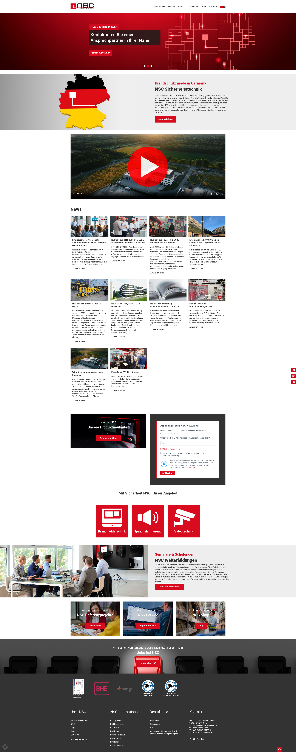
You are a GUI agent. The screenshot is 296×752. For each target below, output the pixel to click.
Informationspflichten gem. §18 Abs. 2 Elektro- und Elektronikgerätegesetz (165, 732)
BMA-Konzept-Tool (79, 739)
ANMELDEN (167, 473)
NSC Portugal (115, 738)
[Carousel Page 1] (145, 66)
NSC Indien (114, 742)
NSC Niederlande (117, 724)
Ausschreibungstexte (79, 720)
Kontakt (213, 6)
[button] (5, 747)
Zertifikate (75, 735)
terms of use (190, 467)
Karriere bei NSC (148, 663)
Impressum (154, 720)
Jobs (203, 6)
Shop (180, 6)
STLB (73, 724)
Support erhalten (148, 625)
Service (192, 6)
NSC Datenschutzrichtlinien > (171, 449)
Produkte (158, 6)
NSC (170, 6)
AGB (151, 728)
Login (73, 728)
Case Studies (95, 625)
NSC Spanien (115, 720)
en (224, 6)
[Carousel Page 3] (152, 66)
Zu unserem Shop (108, 438)
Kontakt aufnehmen (100, 52)
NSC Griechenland (117, 735)
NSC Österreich (116, 745)
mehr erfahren (165, 119)
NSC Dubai (114, 728)
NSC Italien (114, 731)
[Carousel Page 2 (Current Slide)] (148, 66)
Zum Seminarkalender (169, 586)
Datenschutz (155, 724)
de (221, 6)
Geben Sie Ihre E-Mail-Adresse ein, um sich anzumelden (184, 438)
